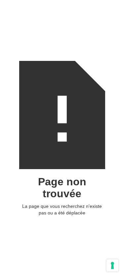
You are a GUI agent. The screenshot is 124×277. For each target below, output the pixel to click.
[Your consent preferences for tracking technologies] (112, 265)
